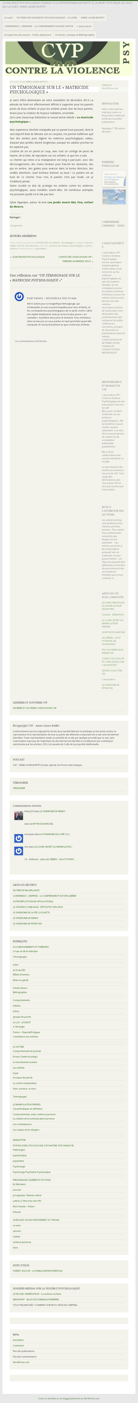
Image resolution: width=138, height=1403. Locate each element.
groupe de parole (22, 1016)
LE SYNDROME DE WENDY (52, 811)
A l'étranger (19, 1026)
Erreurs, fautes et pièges (25, 1056)
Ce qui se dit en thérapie (25, 951)
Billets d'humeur (21, 974)
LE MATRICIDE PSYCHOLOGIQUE (27, 256)
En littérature (19, 1184)
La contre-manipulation (25, 1083)
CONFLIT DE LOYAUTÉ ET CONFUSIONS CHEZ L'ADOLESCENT (113, 662)
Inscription (18, 1340)
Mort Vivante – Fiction (23, 1206)
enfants (16, 1005)
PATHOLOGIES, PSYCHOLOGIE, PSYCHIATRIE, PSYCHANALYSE (43, 1145)
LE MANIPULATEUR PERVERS (26, 1104)
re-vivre (17, 1225)
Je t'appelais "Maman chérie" (27, 1195)
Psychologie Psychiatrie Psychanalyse (32, 1172)
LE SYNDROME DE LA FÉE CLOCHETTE (31, 912)
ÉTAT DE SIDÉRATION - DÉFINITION (113, 651)
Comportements (21, 1000)
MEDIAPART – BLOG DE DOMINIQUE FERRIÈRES (36, 1299)
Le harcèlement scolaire (25, 1062)
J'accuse (17, 1189)
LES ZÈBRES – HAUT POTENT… (60, 859)
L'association (108, 679)
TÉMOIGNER (19, 788)
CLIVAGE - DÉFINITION (113, 614)
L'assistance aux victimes (25, 1036)
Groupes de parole (23, 1077)
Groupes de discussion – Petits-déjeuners (27, 34)
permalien (41, 248)
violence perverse (22, 1242)
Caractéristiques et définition (27, 1108)
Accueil (8, 17)
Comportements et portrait (27, 1051)
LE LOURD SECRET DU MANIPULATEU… (53, 846)
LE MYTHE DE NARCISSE (113, 632)
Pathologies (19, 1149)
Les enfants (54, 242)
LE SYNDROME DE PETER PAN (110, 686)
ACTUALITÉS (42, 242)
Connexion (18, 1345)
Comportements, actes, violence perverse (34, 1114)
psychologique (77, 245)
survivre (17, 1231)
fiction (16, 1011)
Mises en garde (20, 980)
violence (14, 248)
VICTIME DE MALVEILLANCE (26, 890)
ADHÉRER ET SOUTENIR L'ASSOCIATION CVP (35, 708)
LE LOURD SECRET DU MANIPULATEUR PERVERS (112, 623)
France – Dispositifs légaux (26, 1032)
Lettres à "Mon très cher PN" (27, 1200)
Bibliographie (20, 992)
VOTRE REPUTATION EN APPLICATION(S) (33, 901)
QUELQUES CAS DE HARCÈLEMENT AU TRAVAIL (36, 1219)
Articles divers (20, 988)
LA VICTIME (18, 1046)
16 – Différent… (32, 859)
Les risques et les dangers (26, 1129)
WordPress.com (21, 1362)
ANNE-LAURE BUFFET (93, 17)
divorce (89, 242)
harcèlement (31, 245)
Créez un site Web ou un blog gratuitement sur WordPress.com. (69, 1398)
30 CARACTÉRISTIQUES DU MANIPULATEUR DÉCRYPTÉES (113, 606)
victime (88, 245)
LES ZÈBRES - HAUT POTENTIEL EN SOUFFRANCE (111, 641)
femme (20, 245)
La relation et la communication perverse (34, 1118)
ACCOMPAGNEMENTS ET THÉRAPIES (31, 946)
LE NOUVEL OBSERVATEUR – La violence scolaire (37, 1293)
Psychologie (19, 1166)
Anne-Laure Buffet (36, 81)
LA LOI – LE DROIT (22, 1022)
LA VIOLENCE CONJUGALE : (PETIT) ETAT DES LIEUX (38, 907)
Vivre (15, 1247)
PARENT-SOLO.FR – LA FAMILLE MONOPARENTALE (38, 1270)
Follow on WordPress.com (110, 87)
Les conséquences (22, 1124)
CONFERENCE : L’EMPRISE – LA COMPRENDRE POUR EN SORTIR (38, 26)
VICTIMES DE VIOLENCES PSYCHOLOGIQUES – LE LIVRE (47, 17)
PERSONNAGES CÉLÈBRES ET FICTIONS (32, 1179)
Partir (16, 1073)
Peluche (17, 1212)
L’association (84, 26)
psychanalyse (20, 1155)
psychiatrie (18, 1160)
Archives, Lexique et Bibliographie (75, 34)
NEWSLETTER (110, 103)
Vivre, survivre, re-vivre (24, 1088)
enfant (13, 245)
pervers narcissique (58, 245)
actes (15, 964)
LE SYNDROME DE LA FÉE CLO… (55, 834)
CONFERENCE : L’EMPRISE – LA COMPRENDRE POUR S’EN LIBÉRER (44, 895)
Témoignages (67, 242)
